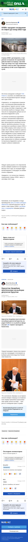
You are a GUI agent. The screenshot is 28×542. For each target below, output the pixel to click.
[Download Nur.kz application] (14, 3)
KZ (23, 9)
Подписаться (14, 414)
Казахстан (10, 279)
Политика (3, 279)
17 (3, 443)
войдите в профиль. (9, 246)
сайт (8, 325)
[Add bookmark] (25, 259)
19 (24, 443)
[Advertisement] (14, 81)
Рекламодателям (14, 531)
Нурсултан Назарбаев (14, 431)
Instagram (15, 271)
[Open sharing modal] (18, 259)
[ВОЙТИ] (25, 9)
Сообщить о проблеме (14, 527)
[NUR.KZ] (14, 9)
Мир (2, 18)
